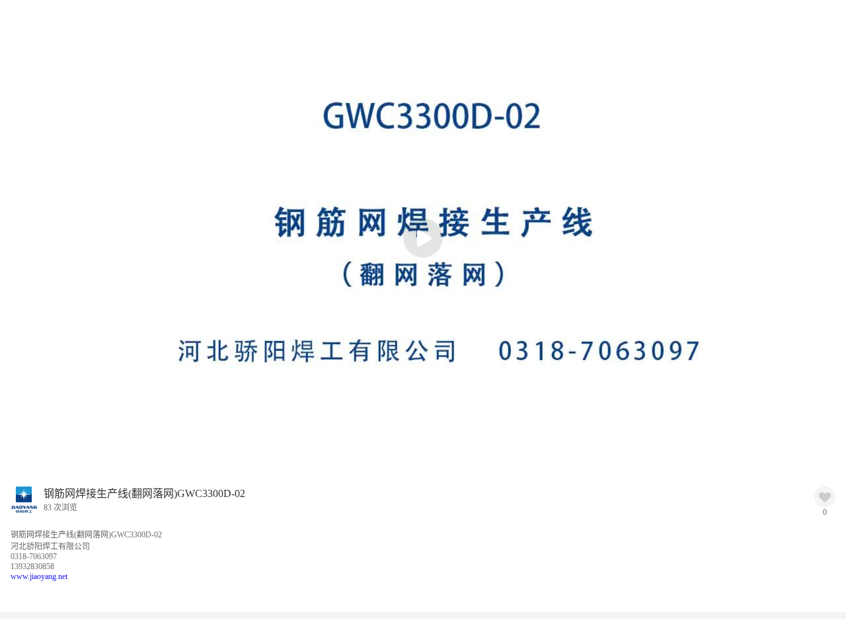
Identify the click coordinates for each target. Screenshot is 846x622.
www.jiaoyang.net (39, 576)
